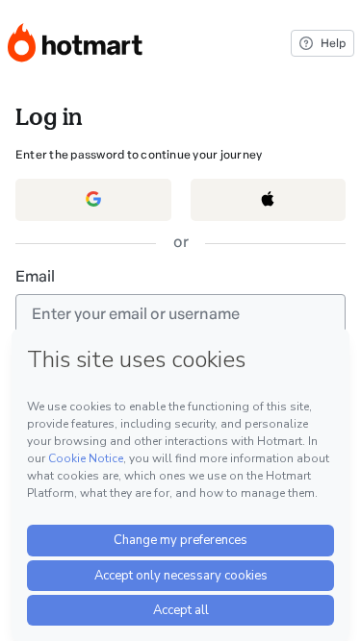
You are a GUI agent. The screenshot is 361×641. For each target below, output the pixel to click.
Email (35, 276)
